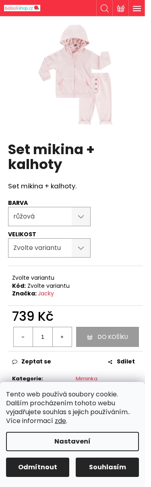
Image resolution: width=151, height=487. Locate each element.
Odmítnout (37, 467)
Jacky (46, 293)
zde (60, 420)
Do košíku (113, 337)
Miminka (86, 378)
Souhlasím (107, 467)
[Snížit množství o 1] (23, 337)
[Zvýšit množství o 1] (62, 337)
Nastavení (72, 441)
